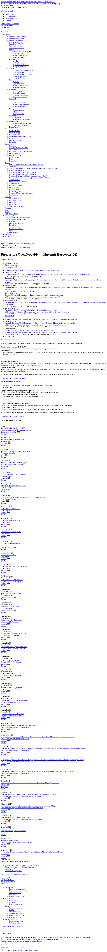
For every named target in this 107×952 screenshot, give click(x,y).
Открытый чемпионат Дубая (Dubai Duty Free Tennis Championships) (33, 168)
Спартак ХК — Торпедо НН (11, 532)
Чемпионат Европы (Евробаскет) (21, 151)
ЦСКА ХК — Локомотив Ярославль (14, 566)
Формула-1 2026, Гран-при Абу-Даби (14, 463)
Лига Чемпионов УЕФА (17, 36)
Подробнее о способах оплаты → (13, 416)
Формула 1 (9, 208)
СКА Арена (5, 545)
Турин (3, 490)
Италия (11, 80)
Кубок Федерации (15, 191)
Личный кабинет (15, 893)
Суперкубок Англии (20, 76)
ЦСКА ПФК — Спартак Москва (12, 673)
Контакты (4, 883)
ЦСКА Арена (6, 511)
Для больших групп (16, 921)
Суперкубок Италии (20, 85)
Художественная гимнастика (19, 217)
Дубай (3, 501)
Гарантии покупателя (17, 889)
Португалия (13, 121)
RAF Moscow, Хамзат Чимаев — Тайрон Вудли (18, 725)
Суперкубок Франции (21, 104)
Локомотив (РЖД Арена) (10, 622)
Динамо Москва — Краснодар (11, 687)
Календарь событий (16, 908)
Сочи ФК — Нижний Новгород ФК (41, 331)
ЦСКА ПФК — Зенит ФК (10, 660)
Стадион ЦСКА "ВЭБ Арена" (11, 582)
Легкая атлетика (15, 227)
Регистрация (13, 895)
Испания (12, 59)
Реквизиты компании (16, 904)
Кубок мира (13, 202)
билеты (3, 434)
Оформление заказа (16, 913)
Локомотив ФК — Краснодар (11, 620)
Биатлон (8, 197)
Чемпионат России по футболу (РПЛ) (21, 244)
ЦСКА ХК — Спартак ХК (10, 509)
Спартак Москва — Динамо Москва (14, 647)
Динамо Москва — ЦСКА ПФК (12, 714)
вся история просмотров (21, 874)
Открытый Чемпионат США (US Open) (23, 172)
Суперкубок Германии (21, 95)
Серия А (16, 82)
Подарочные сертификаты (18, 891)
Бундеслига (17, 91)
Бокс (6, 210)
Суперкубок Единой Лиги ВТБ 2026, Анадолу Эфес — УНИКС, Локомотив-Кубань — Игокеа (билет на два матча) (42, 760)
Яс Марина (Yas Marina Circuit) (12, 464)
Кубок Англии (18, 72)
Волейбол (12, 225)
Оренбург (11, 247)
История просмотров (16, 896)
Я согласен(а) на (21, 950)
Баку (2, 455)
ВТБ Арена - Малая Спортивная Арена (15, 727)
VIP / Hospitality (14, 923)
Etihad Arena (5, 785)
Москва (3, 513)
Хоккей (7, 129)
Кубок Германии (19, 93)
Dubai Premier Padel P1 (17, 170)
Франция (12, 99)
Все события (13, 127)
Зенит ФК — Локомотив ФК (11, 593)
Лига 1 (15, 100)
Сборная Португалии (21, 125)
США (11, 108)
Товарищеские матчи (16, 48)
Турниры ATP (14, 183)
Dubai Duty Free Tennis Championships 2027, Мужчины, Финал (23, 497)
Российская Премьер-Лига (22, 51)
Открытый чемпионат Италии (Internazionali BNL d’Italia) (29, 178)
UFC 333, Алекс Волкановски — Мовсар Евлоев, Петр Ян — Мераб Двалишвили (30, 783)
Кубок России (18, 53)
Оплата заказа (10, 14)
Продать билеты (11, 18)
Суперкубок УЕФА (16, 42)
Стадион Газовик (24, 247)
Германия (12, 89)
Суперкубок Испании (21, 65)
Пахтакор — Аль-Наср (9, 829)
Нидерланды (13, 116)
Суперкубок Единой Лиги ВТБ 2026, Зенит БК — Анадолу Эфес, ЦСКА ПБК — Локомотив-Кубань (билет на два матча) (44, 748)
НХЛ (11, 138)
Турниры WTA (14, 180)
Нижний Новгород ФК (69, 319)
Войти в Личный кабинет (10, 24)
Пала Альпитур (6, 487)
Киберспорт (13, 232)
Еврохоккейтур (14, 133)
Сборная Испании (19, 67)
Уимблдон (13, 166)
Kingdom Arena (6, 476)
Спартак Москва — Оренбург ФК (47, 274)
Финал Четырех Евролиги (18, 148)
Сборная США (18, 114)
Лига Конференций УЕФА (18, 40)
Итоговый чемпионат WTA (19, 182)
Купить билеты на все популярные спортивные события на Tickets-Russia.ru (28, 2)
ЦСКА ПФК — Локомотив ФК (12, 580)
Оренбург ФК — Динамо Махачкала (37, 311)
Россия (11, 50)
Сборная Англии (19, 78)
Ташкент (4, 833)
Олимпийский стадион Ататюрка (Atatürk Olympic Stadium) (22, 796)
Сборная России (19, 57)
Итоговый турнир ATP (17, 185)
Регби (11, 231)
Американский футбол (17, 219)
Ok (22, 947)
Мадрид (3, 844)
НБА (11, 159)
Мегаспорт (5, 534)
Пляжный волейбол (16, 229)
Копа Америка (18, 110)
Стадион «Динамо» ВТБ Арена (12, 689)
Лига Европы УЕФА (16, 38)
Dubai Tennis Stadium (8, 499)
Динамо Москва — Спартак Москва (14, 700)
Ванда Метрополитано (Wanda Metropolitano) (17, 842)
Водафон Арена (6, 441)
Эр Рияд (4, 478)
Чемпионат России (16, 206)
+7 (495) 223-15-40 (7, 5)
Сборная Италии (19, 87)
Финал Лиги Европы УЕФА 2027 (13, 428)
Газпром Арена (6, 595)
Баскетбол (8, 144)
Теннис (7, 163)
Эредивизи (17, 117)
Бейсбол (12, 221)
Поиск (11, 910)
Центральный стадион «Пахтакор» (13, 831)
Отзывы (8, 20)
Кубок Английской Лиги (22, 74)
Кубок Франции (19, 102)
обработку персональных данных (27, 950)
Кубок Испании (19, 63)
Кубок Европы (14, 153)
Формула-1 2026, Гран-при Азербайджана (16, 451)
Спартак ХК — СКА (8, 555)
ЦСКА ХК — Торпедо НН (10, 520)
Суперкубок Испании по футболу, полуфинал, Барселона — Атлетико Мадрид (29, 806)
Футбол (7, 35)
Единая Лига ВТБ (15, 155)
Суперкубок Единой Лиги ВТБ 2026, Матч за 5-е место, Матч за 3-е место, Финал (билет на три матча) (37, 771)
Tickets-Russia (5, 878)
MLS (15, 112)
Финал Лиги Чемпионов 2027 (11, 840)
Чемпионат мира (15, 134)
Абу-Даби (4, 467)
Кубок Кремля (14, 187)
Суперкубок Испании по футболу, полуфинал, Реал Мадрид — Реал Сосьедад (28, 794)
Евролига (12, 146)
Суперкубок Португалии (22, 123)
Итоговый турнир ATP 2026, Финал (13, 486)
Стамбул (4, 443)
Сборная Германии (20, 97)
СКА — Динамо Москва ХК (11, 543)
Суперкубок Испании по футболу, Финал (15, 817)
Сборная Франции (20, 106)
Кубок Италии (18, 84)
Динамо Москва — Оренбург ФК (35, 296)
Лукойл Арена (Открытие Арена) (13, 649)
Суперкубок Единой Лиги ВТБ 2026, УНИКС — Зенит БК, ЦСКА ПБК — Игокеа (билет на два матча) (38, 737)
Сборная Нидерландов (21, 119)
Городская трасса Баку (9, 453)
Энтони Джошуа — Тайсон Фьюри (13, 474)
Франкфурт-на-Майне (9, 432)
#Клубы (8, 234)
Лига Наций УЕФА (16, 44)
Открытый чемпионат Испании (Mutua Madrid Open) (28, 176)
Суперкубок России (20, 55)
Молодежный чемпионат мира (20, 136)
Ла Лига (16, 61)
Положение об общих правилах (12, 926)
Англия (12, 68)
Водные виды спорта (16, 223)
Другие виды (9, 215)
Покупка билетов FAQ (17, 915)
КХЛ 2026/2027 (14, 131)
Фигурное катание (11, 214)
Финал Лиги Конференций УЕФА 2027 (15, 439)
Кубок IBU (13, 204)
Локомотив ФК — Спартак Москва (13, 633)
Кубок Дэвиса (14, 189)
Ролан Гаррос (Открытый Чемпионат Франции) (26, 165)
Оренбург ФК (54, 270)
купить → (4, 31)
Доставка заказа (10, 16)
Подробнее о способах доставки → (13, 378)
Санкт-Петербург (7, 547)
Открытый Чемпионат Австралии (21, 193)
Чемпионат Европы (16, 46)
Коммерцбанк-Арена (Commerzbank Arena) (16, 430)
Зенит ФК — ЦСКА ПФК (10, 606)
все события (9, 316)
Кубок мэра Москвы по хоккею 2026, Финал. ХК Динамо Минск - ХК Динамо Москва (32, 852)
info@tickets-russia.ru (8, 11)
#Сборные (8, 236)
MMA (7, 212)
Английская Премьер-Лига (23, 70)
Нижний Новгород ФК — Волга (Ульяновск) (42, 324)
